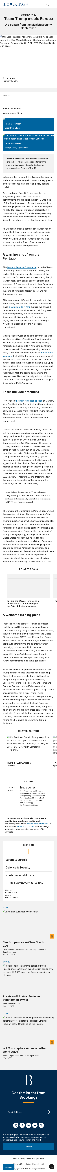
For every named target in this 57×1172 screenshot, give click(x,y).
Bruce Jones (9, 78)
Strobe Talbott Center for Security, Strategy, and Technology (32, 800)
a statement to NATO (19, 307)
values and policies (25, 826)
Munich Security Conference (21, 267)
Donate (28, 1146)
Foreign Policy (25, 793)
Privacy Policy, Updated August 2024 (28, 1159)
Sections (8, 1167)
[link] (21, 875)
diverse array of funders (38, 823)
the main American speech (29, 400)
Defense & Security (17, 867)
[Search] (47, 4)
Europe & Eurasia (16, 859)
